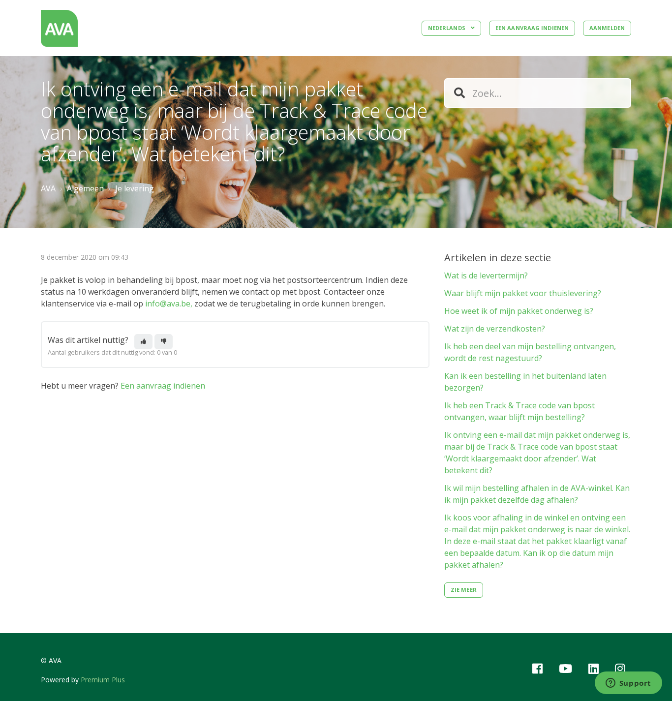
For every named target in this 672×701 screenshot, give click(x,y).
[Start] (59, 28)
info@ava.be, (169, 303)
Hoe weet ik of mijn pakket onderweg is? (518, 310)
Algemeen (85, 188)
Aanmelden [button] (607, 27)
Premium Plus (103, 679)
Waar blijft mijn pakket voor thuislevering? (522, 293)
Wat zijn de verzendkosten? (494, 328)
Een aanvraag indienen (532, 27)
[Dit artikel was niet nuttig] (163, 341)
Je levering (134, 188)
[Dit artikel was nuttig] (143, 341)
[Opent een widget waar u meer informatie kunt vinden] (628, 683)
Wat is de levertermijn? (486, 275)
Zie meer (464, 589)
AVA (48, 188)
